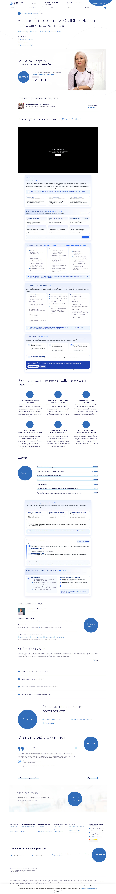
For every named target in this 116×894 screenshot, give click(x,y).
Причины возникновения (26, 39)
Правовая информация (74, 833)
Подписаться (99, 855)
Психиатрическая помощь (28, 824)
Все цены (25, 473)
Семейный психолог (58, 826)
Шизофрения (41, 826)
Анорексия (23, 829)
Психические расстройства (30, 13)
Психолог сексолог (58, 831)
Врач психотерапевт (14, 829)
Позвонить (42, 366)
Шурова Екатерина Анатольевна (37, 104)
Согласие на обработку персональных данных (74, 830)
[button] (76, 748)
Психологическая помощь (60, 824)
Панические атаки (42, 829)
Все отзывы (91, 744)
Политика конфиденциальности (76, 826)
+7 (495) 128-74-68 (69, 119)
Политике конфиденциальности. (89, 888)
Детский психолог (58, 829)
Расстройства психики (44, 824)
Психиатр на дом (13, 826)
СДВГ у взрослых (24, 42)
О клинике (72, 824)
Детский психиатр (14, 831)
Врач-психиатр (14, 824)
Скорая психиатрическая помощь (28, 826)
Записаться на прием (33, 366)
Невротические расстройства (45, 831)
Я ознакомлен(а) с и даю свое (71, 855)
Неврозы (23, 831)
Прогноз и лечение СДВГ (26, 45)
